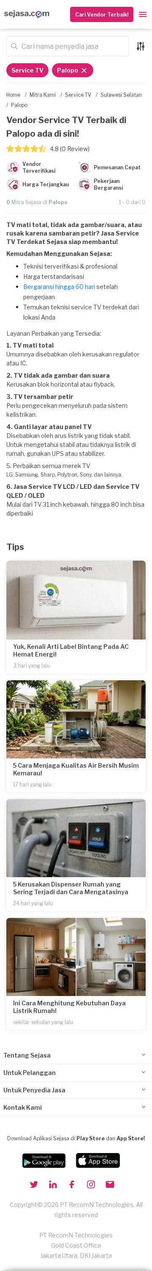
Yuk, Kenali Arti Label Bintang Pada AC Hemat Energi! (71, 650)
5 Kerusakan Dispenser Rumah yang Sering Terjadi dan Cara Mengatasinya (70, 888)
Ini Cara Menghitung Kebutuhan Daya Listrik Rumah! (69, 1006)
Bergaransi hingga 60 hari (59, 286)
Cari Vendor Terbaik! (101, 14)
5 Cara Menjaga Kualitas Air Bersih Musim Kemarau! (76, 769)
